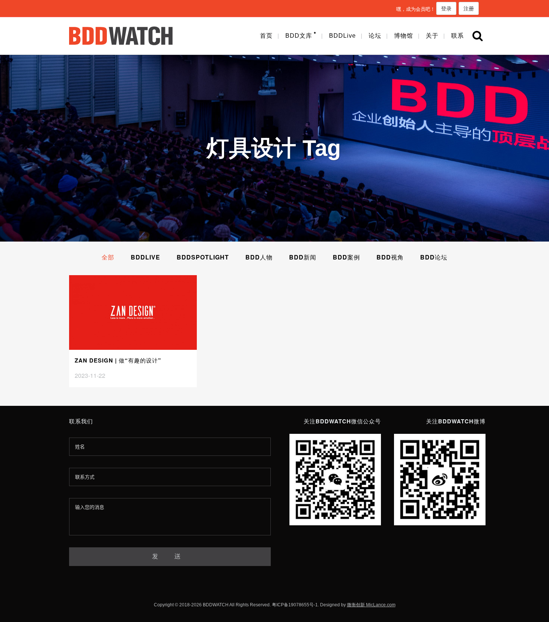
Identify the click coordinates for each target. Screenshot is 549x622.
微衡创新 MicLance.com (371, 604)
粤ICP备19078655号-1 (295, 604)
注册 (468, 8)
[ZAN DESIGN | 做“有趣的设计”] (133, 312)
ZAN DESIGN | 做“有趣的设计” (118, 360)
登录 (446, 8)
